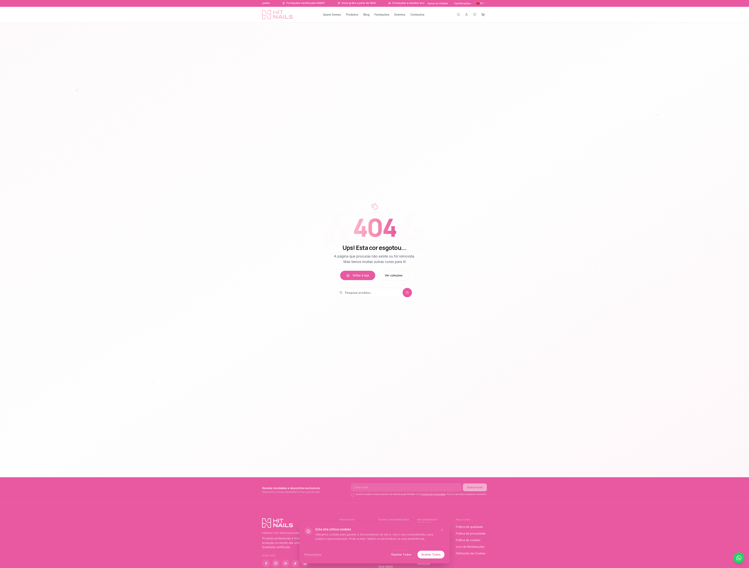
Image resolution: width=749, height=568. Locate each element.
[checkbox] (352, 494)
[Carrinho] (483, 15)
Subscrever (475, 487)
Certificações (462, 3)
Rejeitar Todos (401, 554)
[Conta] (466, 15)
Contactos (417, 14)
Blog (366, 14)
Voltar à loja (361, 275)
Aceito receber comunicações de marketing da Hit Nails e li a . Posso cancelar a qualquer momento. (421, 494)
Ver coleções (394, 275)
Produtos (352, 14)
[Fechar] (442, 530)
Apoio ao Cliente (438, 3)
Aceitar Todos (431, 554)
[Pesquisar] (458, 15)
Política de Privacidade (434, 494)
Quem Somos (332, 14)
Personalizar (313, 554)
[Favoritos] (475, 15)
